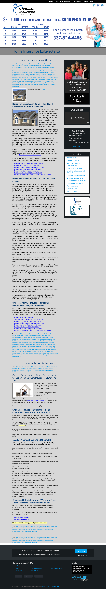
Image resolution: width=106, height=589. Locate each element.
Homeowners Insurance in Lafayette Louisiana (30, 370)
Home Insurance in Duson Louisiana (27, 77)
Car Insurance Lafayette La (23, 366)
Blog (91, 1)
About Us (58, 1)
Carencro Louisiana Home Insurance (28, 65)
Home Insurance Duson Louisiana (27, 69)
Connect (29, 576)
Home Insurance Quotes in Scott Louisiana (38, 81)
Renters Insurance (72, 186)
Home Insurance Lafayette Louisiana (35, 362)
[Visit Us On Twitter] (94, 7)
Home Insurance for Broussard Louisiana (29, 70)
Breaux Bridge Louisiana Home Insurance (27, 63)
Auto (17, 566)
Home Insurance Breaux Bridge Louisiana (29, 67)
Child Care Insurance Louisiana (38, 366)
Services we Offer (72, 188)
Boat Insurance (35, 570)
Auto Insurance (71, 157)
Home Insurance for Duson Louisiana (28, 72)
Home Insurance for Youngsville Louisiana (25, 74)
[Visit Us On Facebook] (98, 7)
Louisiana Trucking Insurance (75, 183)
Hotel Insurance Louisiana (74, 168)
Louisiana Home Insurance (75, 178)
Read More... (77, 146)
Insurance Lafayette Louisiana (36, 400)
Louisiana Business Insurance (76, 175)
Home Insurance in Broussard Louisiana (28, 76)
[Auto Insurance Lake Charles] (24, 15)
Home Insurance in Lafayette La (45, 77)
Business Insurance (73, 160)
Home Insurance (72, 165)
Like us (19, 576)
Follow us (39, 576)
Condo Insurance (36, 566)
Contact (85, 1)
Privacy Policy (46, 586)
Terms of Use (55, 586)
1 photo (43, 89)
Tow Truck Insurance (73, 191)
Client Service (76, 1)
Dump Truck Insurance (73, 163)
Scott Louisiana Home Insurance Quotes (32, 84)
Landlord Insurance (56, 568)
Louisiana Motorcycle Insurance (76, 180)
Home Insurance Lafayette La (35, 59)
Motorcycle (19, 570)
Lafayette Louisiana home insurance (27, 372)
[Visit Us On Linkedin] (102, 7)
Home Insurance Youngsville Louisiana (41, 83)
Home (51, 1)
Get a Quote (66, 1)
